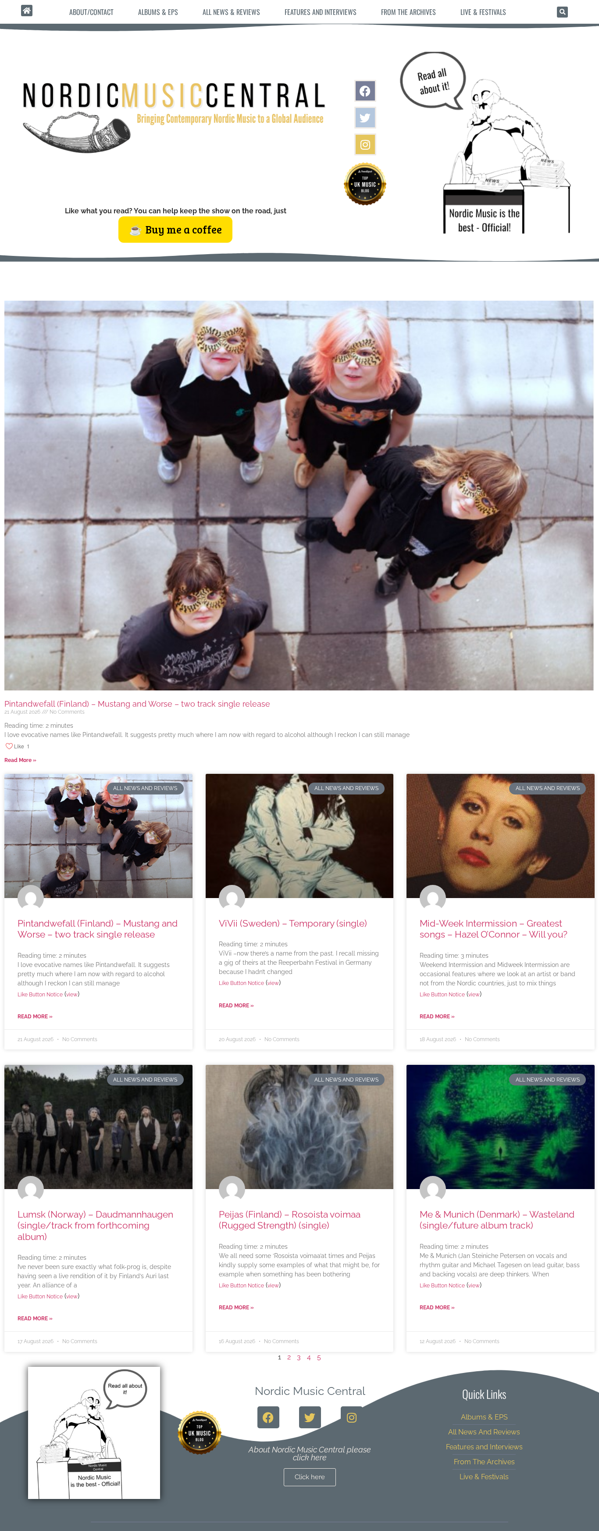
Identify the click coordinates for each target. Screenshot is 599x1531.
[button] (562, 12)
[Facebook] (365, 91)
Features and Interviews (321, 12)
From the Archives (408, 12)
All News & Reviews (231, 12)
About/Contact (91, 12)
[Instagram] (365, 144)
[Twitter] (365, 118)
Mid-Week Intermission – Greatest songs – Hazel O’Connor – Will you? (493, 929)
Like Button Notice (40, 995)
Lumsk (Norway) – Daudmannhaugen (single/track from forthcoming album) (95, 1225)
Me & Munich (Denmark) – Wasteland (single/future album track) (497, 1220)
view (72, 995)
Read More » (20, 760)
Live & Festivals (483, 12)
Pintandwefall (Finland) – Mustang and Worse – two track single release (137, 703)
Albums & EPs (158, 12)
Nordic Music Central (310, 1391)
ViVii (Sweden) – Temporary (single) (293, 923)
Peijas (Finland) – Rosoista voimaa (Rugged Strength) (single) (289, 1220)
